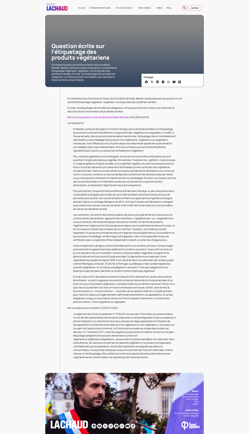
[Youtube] (127, 426)
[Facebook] (94, 426)
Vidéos (159, 7)
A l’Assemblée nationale (100, 7)
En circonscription (124, 7)
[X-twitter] (105, 426)
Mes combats (144, 7)
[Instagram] (110, 426)
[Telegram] (116, 426)
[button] (146, 82)
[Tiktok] (133, 426)
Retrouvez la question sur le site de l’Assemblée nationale (98, 117)
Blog (169, 7)
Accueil (81, 7)
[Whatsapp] (121, 426)
